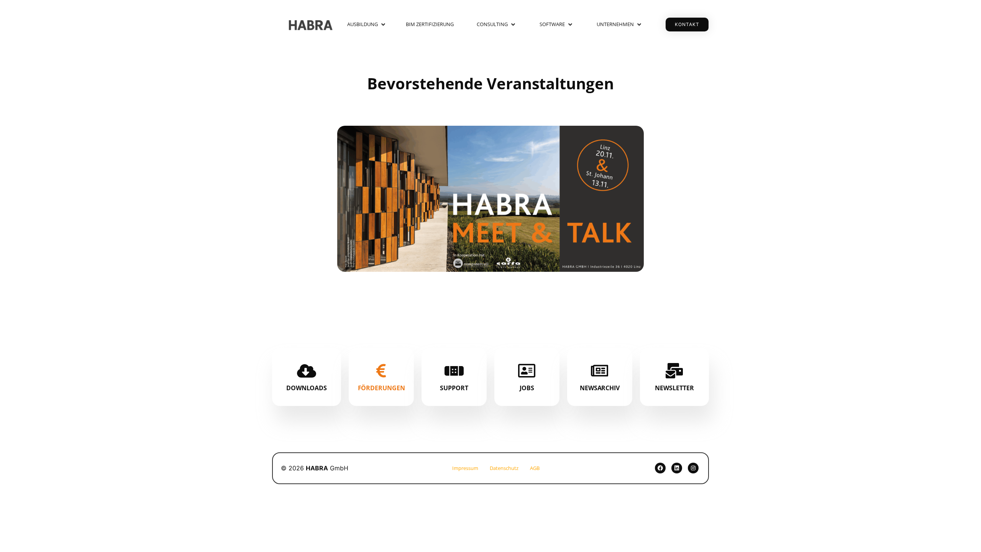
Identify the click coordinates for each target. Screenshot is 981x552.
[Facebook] (660, 468)
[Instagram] (693, 468)
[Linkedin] (676, 468)
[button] (367, 24)
